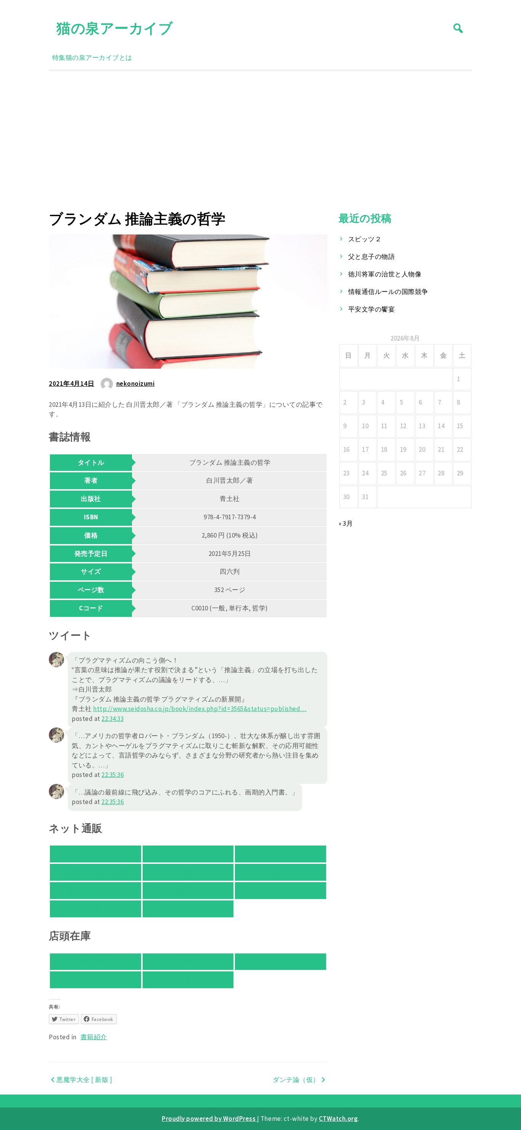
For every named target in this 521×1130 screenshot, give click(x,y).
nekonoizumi (135, 383)
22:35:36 (112, 774)
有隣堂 (188, 961)
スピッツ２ (365, 239)
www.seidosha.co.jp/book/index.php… (200, 709)
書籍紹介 (93, 1037)
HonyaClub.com (188, 890)
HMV (96, 908)
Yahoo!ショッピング (95, 872)
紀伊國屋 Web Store (95, 890)
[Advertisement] (260, 140)
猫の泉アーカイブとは (99, 57)
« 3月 (346, 523)
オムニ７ (280, 853)
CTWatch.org (338, 1118)
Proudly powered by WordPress (209, 1118)
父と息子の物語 (371, 256)
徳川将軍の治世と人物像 (385, 274)
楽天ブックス (188, 853)
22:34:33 (112, 718)
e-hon (280, 890)
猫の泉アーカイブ (114, 28)
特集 (59, 57)
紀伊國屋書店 (96, 961)
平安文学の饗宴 (371, 309)
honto (188, 872)
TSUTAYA (188, 908)
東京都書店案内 (188, 979)
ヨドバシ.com (280, 872)
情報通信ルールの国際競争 (388, 291)
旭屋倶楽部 (96, 979)
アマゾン (95, 853)
